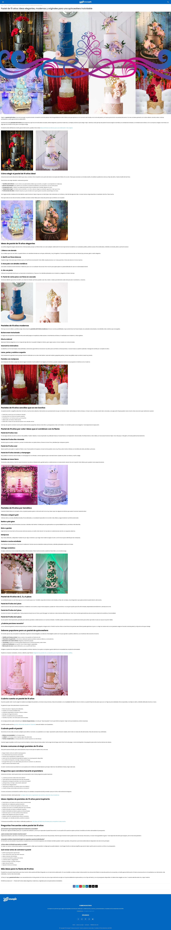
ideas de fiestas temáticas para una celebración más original (56, 128)
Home (2, 5)
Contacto (87, 925)
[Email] (90, 886)
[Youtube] (92, 919)
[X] (77, 886)
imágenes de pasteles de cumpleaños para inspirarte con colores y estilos (52, 653)
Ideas (6, 5)
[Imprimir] (93, 886)
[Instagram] (82, 919)
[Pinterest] (80, 886)
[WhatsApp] (83, 886)
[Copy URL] (96, 886)
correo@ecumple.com (88, 911)
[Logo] (85, 899)
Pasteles (9, 5)
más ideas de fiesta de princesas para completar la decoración (49, 821)
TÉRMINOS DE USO (94, 925)
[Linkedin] (87, 886)
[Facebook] (74, 886)
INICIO (74, 925)
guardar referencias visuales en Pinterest (24, 724)
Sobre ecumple (80, 925)
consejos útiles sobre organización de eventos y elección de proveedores (40, 795)
